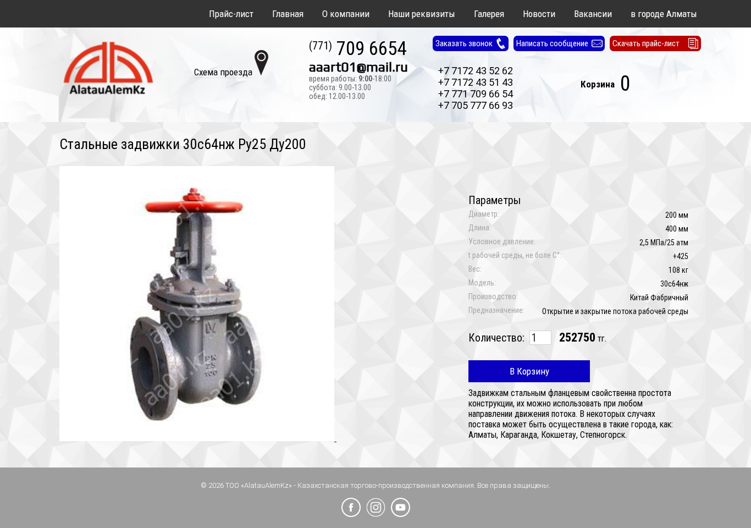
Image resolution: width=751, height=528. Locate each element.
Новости (539, 13)
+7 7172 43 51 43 (475, 82)
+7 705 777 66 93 (475, 105)
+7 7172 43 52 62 (475, 70)
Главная (287, 13)
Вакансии (593, 13)
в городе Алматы (664, 13)
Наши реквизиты (421, 13)
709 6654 (357, 49)
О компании (345, 13)
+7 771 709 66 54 (475, 94)
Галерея (489, 13)
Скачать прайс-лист (646, 43)
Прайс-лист (231, 13)
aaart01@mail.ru (358, 67)
